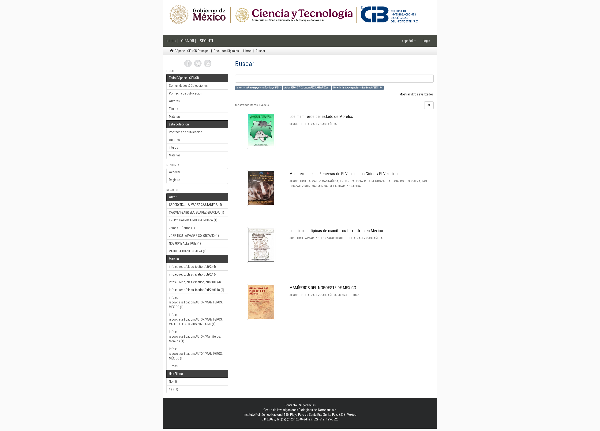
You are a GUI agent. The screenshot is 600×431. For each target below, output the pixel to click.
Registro (174, 180)
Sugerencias (307, 405)
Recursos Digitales (226, 51)
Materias (174, 116)
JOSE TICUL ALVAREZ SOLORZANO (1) (194, 236)
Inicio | (172, 40)
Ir (430, 78)
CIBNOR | (188, 40)
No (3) (173, 381)
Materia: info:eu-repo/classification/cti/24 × (258, 87)
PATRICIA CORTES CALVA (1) (187, 251)
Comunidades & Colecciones (188, 85)
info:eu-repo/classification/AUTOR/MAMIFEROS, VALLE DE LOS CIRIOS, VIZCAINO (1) (196, 319)
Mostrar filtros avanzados (417, 94)
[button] (408, 41)
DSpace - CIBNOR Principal (192, 51)
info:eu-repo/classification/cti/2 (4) (192, 266)
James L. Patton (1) (182, 228)
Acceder (174, 172)
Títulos (173, 109)
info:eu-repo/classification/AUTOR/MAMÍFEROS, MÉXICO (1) (196, 353)
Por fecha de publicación (185, 93)
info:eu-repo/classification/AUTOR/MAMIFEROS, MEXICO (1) (196, 302)
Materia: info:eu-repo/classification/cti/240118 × (357, 87)
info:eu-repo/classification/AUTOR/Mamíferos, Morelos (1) (195, 336)
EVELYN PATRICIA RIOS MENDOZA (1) (193, 220)
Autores (174, 101)
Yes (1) (173, 389)
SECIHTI (206, 40)
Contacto (291, 405)
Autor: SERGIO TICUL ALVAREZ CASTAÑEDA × (307, 87)
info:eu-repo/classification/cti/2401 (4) (195, 282)
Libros (247, 51)
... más (173, 366)
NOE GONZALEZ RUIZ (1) (185, 243)
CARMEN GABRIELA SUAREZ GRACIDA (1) (196, 212)
